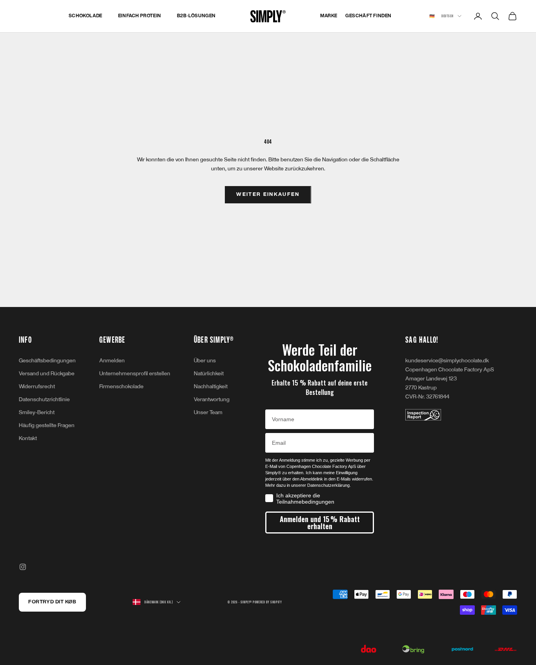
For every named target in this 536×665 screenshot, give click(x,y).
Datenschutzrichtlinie (44, 399)
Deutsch (441, 16)
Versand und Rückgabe (47, 373)
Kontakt (28, 438)
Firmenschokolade (121, 386)
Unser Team (208, 412)
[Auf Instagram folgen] (23, 567)
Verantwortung (212, 399)
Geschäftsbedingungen (47, 361)
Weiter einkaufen (267, 194)
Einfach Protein (139, 15)
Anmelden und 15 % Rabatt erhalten (320, 522)
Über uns (205, 361)
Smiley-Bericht (37, 412)
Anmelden (112, 361)
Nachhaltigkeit (211, 386)
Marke (328, 15)
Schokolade (85, 15)
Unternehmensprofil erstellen (134, 373)
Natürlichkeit (209, 373)
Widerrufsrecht (37, 386)
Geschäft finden (368, 15)
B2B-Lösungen (196, 15)
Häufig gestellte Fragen (47, 425)
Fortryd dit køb (52, 602)
